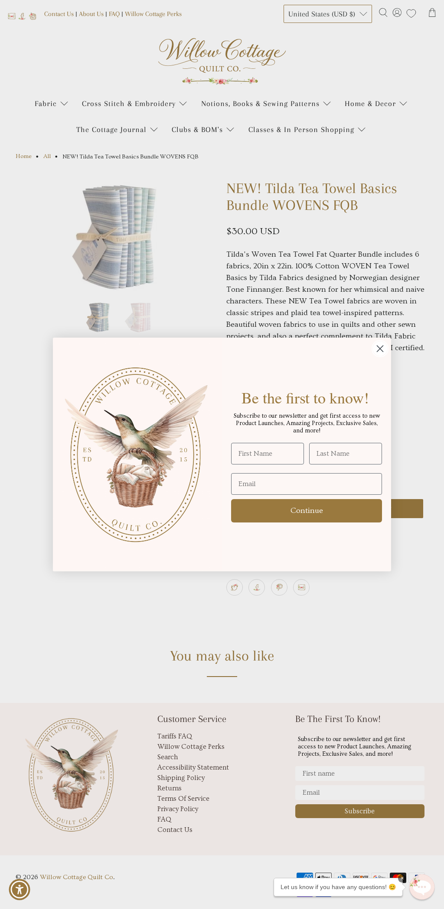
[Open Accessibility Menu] (19, 889)
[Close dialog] (380, 348)
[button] (421, 886)
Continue (307, 510)
